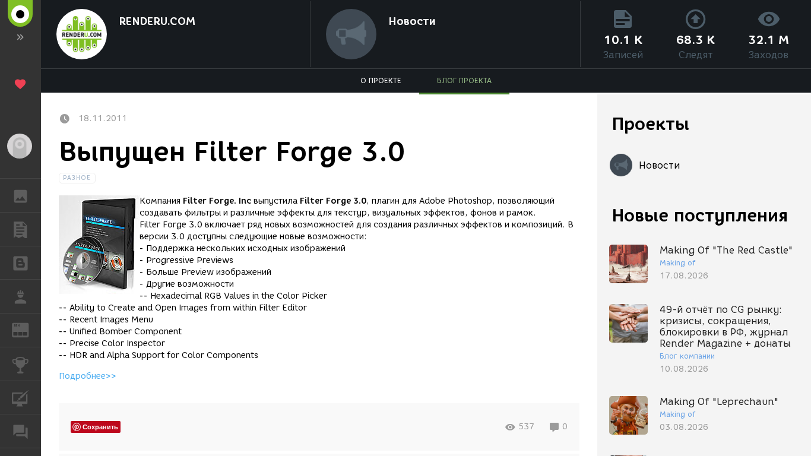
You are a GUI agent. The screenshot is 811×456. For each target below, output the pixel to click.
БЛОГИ (20, 263)
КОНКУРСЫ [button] (20, 364)
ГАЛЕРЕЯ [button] (20, 195)
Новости (412, 21)
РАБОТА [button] (20, 296)
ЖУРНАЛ (27, 329)
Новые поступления (700, 215)
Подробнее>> (87, 376)
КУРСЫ (20, 397)
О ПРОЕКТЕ (380, 80)
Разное (77, 178)
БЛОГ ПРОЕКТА (464, 80)
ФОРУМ (20, 431)
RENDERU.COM (157, 21)
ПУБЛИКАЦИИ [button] (20, 229)
